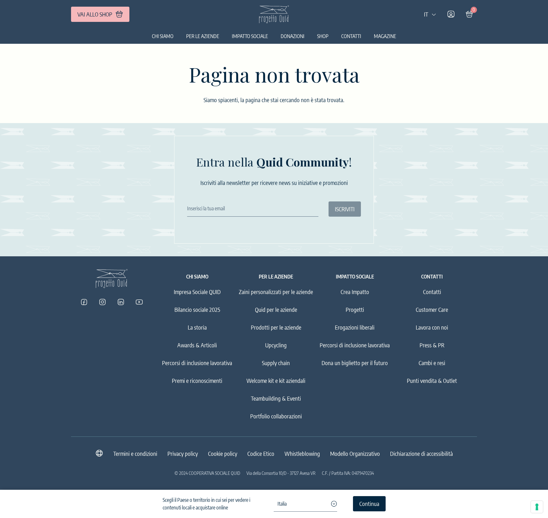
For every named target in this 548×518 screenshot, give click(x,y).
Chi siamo (162, 36)
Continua (369, 503)
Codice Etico (260, 453)
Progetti (355, 309)
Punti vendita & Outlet (432, 380)
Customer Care (432, 309)
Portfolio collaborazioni (276, 416)
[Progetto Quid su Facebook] (84, 302)
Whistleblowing (302, 453)
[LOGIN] (451, 14)
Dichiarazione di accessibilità (421, 453)
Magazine (385, 36)
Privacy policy (182, 453)
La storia (197, 327)
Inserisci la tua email (206, 208)
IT (426, 14)
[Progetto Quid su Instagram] (102, 302)
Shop (323, 36)
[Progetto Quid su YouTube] (139, 302)
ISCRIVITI (345, 209)
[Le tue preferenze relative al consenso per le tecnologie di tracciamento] (537, 507)
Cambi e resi (432, 362)
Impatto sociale (250, 36)
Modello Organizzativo (355, 453)
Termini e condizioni (135, 453)
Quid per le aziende (276, 309)
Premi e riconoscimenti (197, 380)
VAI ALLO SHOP (94, 14)
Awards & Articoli (197, 345)
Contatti (351, 36)
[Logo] (274, 14)
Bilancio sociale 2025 (197, 309)
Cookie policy (222, 453)
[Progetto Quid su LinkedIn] (120, 302)
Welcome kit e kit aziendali (275, 380)
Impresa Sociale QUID (197, 291)
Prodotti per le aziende (276, 327)
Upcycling (276, 345)
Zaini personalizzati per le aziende (276, 291)
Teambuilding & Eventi (276, 398)
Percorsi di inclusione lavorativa (197, 362)
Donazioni (292, 36)
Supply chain (276, 362)
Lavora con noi (432, 327)
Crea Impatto (355, 291)
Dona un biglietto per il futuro (355, 362)
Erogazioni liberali (355, 327)
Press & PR (432, 345)
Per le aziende (202, 36)
